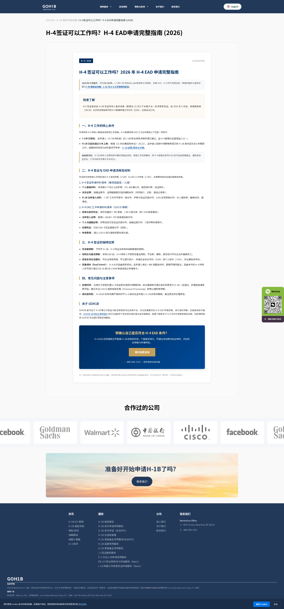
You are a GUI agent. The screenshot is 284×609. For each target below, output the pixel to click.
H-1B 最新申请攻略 (67, 20)
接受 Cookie (261, 604)
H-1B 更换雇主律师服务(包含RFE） (116, 539)
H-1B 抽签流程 (76, 526)
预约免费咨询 (142, 352)
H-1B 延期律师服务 (108, 544)
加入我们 (161, 521)
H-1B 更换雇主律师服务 (110, 548)
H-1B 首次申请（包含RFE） (113, 530)
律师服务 (104, 6)
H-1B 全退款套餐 (107, 535)
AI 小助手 (73, 544)
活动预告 (123, 6)
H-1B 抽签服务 (106, 521)
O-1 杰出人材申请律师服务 (112, 557)
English (234, 6)
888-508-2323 (134, 361)
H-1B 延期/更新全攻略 (133, 147)
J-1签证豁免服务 (107, 552)
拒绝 (276, 604)
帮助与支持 (140, 6)
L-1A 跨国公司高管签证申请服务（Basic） (120, 566)
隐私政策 (82, 604)
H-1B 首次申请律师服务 (110, 526)
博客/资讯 (73, 530)
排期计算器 (74, 539)
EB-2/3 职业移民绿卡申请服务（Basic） (119, 561)
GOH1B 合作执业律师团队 (95, 313)
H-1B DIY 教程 (76, 521)
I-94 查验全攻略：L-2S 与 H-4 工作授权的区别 (107, 86)
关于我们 (160, 6)
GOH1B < (51, 20)
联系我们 (175, 6)
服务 (101, 514)
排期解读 (73, 535)
